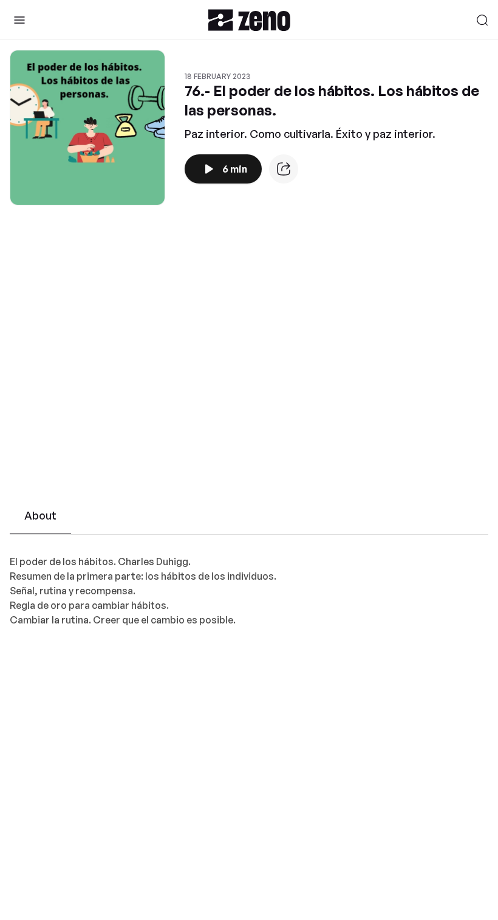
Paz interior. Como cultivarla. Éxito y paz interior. (310, 133)
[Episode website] (283, 169)
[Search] (482, 20)
